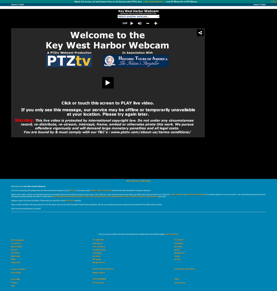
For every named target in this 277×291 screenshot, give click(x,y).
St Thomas (15, 253)
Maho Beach (179, 253)
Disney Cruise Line (85, 197)
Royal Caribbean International (64, 197)
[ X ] (274, 1)
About (176, 279)
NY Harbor (97, 259)
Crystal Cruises (151, 197)
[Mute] (140, 23)
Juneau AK (15, 263)
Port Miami (178, 243)
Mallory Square (99, 273)
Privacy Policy (99, 283)
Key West (178, 247)
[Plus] (156, 23)
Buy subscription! (154, 1)
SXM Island (15, 256)
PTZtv (72, 190)
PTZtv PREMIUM (99, 279)
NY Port (177, 259)
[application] (144, 23)
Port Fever (69, 201)
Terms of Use (179, 283)
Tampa (177, 256)
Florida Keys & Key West (184, 269)
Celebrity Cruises (137, 197)
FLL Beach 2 (16, 243)
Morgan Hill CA (99, 263)
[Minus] (148, 23)
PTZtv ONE (15, 279)
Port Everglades (17, 240)
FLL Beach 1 (179, 240)
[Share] (261, 32)
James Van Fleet (171, 234)
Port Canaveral (99, 247)
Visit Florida (16, 273)
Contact (14, 283)
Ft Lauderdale (98, 240)
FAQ (13, 286)
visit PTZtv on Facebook (195, 195)
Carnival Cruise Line (101, 197)
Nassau (14, 250)
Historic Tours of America (100, 190)
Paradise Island (99, 250)
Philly (13, 259)
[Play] (138, 100)
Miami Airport (16, 247)
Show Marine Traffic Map (138, 181)
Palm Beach (98, 243)
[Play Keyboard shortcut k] (132, 23)
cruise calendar (176, 195)
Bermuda (96, 256)
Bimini (177, 250)
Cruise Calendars (18, 269)
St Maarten (97, 253)
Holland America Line (120, 197)
